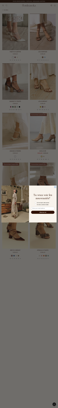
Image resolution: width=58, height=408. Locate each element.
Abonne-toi (42, 212)
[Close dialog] (55, 187)
